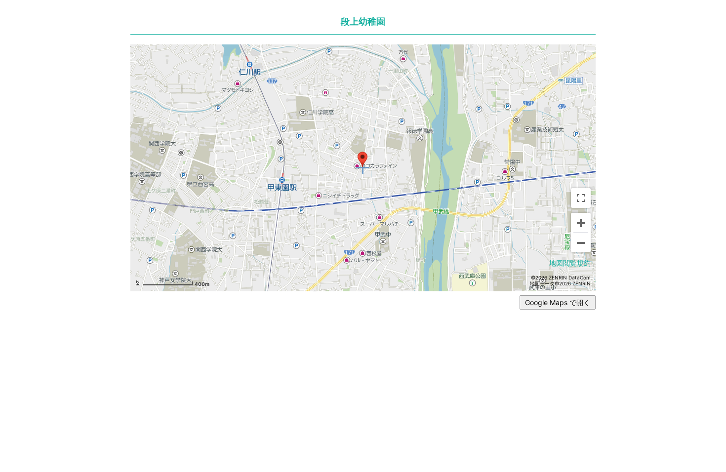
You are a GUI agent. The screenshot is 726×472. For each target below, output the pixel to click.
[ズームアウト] (581, 242)
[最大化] (581, 198)
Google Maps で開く (557, 302)
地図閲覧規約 (570, 263)
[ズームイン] (581, 223)
